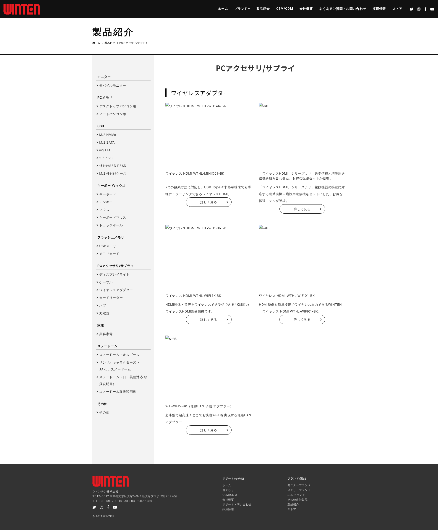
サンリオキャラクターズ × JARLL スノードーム (119, 365)
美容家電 (106, 334)
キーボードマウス (112, 217)
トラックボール (111, 225)
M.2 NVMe (107, 135)
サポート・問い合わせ (236, 504)
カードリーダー (111, 298)
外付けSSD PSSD (112, 166)
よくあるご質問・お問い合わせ (342, 8)
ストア (397, 8)
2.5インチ (107, 158)
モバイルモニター (112, 85)
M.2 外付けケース (112, 173)
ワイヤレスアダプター (116, 290)
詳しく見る (208, 202)
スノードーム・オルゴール (119, 355)
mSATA (105, 150)
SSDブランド (296, 494)
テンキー (106, 202)
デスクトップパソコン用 (117, 106)
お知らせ (228, 490)
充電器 (104, 313)
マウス (104, 210)
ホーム (223, 8)
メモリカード (109, 254)
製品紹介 (263, 8)
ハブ (102, 305)
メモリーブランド (299, 490)
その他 (104, 412)
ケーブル (106, 282)
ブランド (241, 8)
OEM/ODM (284, 8)
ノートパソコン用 (112, 114)
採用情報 (379, 8)
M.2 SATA (107, 142)
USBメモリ (107, 246)
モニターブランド (299, 485)
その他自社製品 (297, 499)
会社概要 (306, 8)
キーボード (107, 194)
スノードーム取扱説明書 (117, 391)
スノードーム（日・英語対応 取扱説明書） (123, 380)
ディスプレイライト (114, 274)
